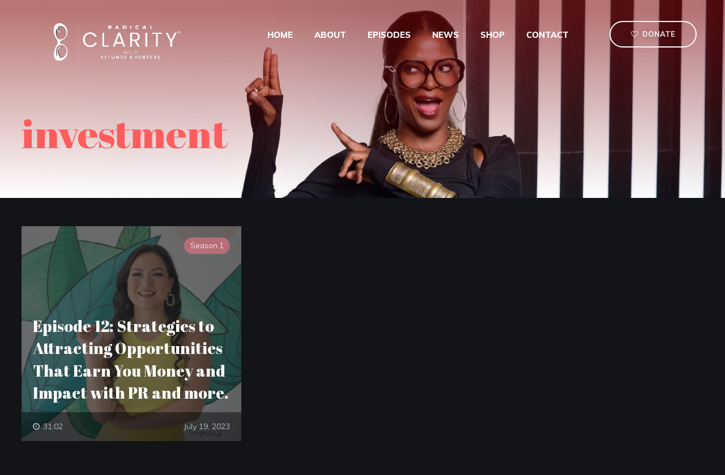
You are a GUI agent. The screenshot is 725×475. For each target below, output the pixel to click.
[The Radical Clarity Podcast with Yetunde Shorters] (121, 41)
